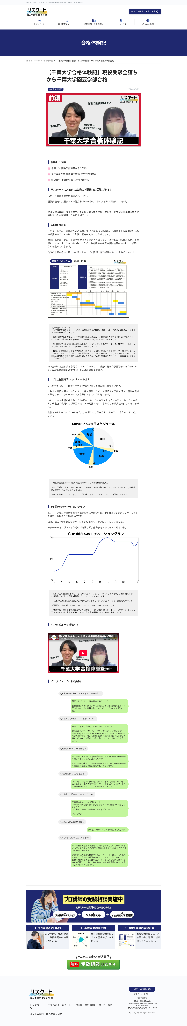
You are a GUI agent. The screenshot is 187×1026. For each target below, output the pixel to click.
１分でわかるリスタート (58, 1005)
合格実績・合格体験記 (84, 1005)
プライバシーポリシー (142, 994)
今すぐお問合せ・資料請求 (143, 11)
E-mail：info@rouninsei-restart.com (142, 1003)
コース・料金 (105, 1005)
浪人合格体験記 (55, 89)
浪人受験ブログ (54, 1013)
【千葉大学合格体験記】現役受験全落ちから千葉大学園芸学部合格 (85, 60)
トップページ (35, 1006)
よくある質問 (37, 1013)
